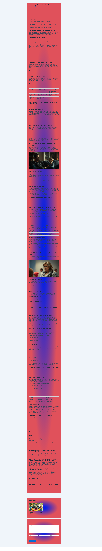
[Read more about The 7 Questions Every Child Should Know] (36, 506)
